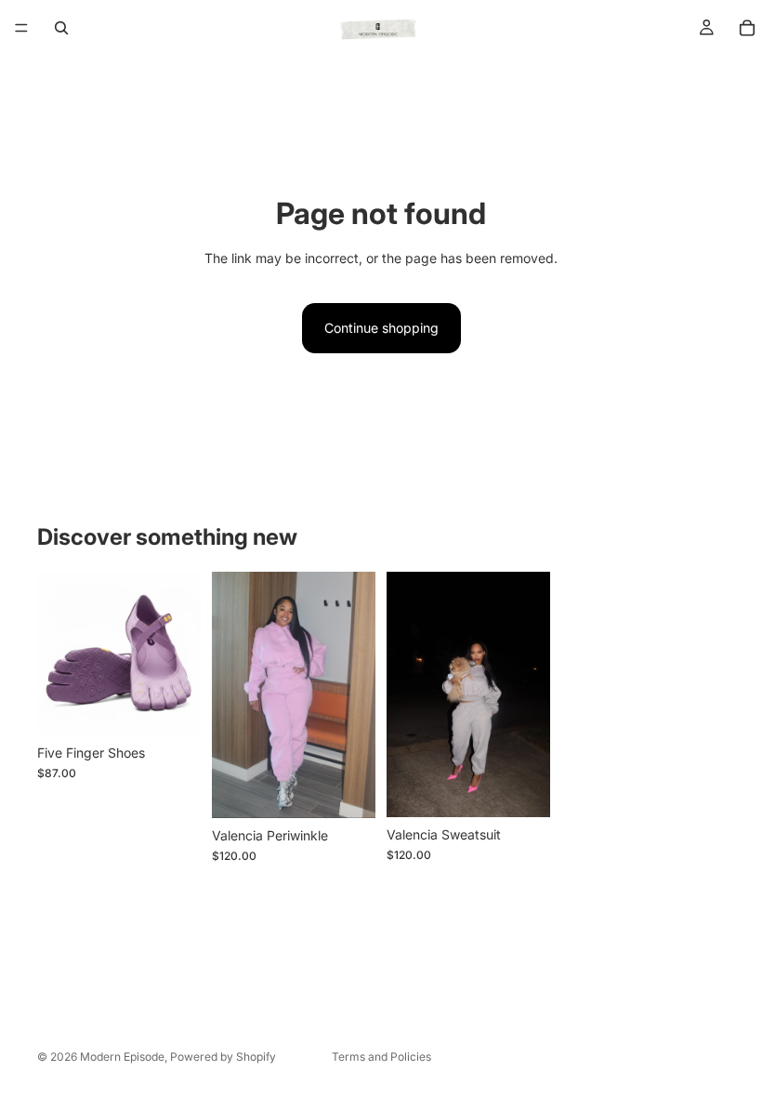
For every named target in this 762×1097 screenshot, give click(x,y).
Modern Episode (122, 1057)
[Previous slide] (57, 653)
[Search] (61, 27)
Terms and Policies (381, 1057)
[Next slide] (180, 653)
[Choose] (172, 706)
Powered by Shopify (223, 1057)
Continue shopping (381, 328)
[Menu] (21, 28)
